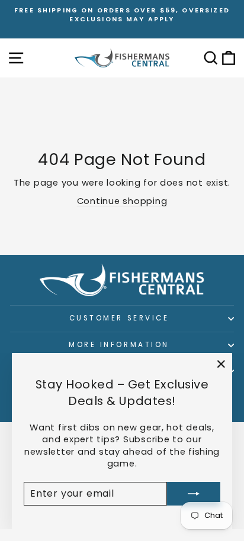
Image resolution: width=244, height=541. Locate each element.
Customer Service (119, 318)
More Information (119, 344)
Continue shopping (122, 201)
